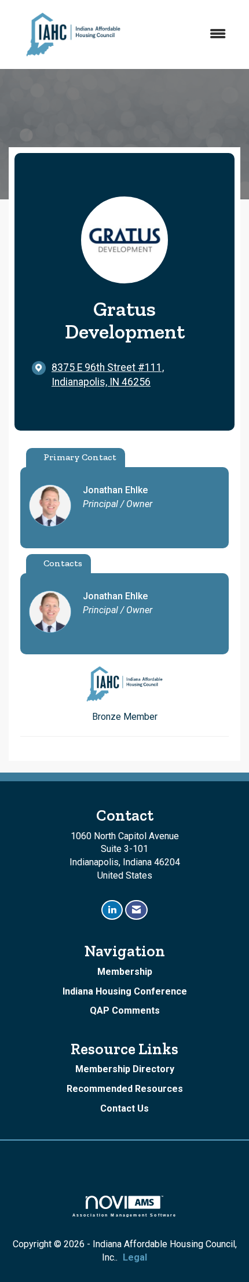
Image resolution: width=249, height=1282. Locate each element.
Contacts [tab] (62, 563)
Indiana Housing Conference (125, 991)
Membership (124, 971)
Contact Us (124, 1108)
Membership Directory (124, 1069)
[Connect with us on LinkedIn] (112, 910)
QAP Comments (125, 1010)
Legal (135, 1257)
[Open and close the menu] (188, 34)
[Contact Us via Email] (136, 910)
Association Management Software (124, 1214)
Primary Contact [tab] (79, 456)
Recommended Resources (125, 1088)
